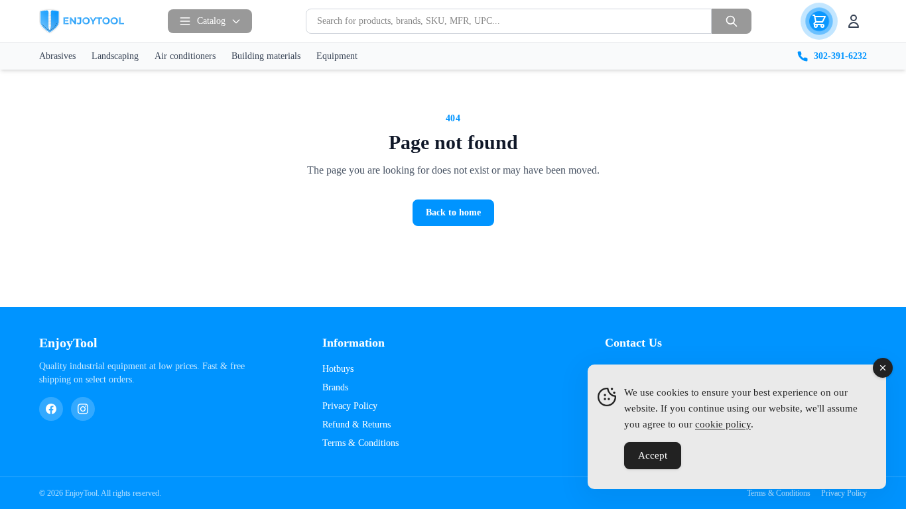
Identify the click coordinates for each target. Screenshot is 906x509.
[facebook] (51, 409)
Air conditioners (185, 56)
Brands (335, 387)
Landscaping (115, 56)
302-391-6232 (840, 56)
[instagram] (83, 409)
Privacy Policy (349, 406)
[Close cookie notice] (883, 368)
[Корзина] (819, 21)
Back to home (453, 212)
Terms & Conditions (360, 443)
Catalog (211, 21)
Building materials (265, 56)
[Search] (731, 21)
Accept (652, 455)
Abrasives (57, 56)
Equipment (336, 56)
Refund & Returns (356, 424)
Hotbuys (338, 369)
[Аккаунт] (853, 21)
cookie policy (723, 424)
